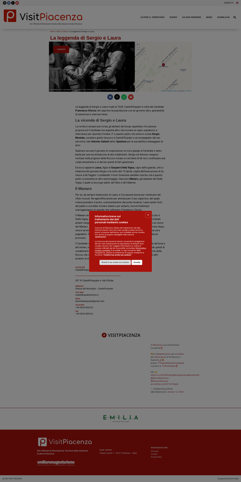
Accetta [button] (137, 262)
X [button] (148, 215)
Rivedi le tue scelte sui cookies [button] (115, 262)
